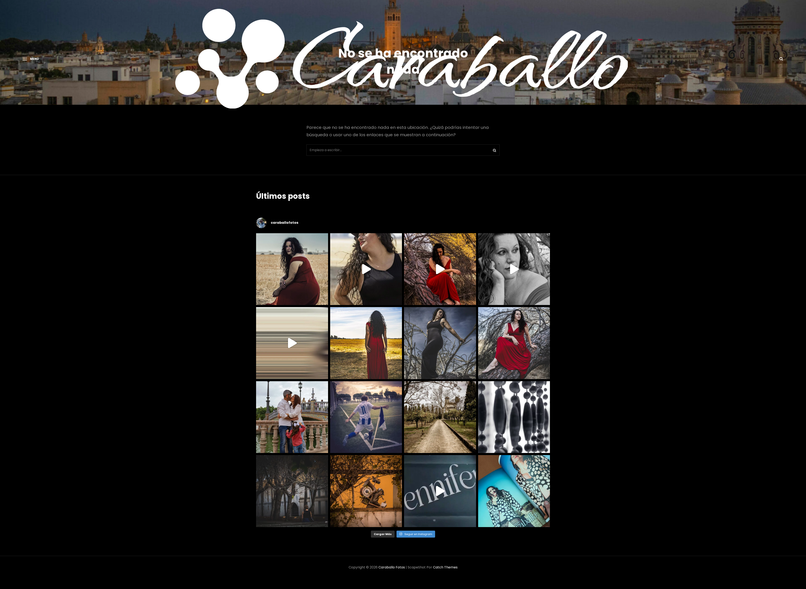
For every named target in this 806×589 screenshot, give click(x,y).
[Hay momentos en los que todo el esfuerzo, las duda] (514, 491)
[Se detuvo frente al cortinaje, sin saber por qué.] (514, 417)
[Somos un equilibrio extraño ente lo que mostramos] (514, 269)
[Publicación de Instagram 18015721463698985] (366, 269)
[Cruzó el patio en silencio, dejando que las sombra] (292, 491)
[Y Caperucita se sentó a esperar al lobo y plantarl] (514, 343)
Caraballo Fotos (391, 567)
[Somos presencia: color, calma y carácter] (440, 269)
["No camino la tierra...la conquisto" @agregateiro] (366, 343)
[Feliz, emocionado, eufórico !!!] (440, 491)
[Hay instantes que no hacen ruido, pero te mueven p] (292, 269)
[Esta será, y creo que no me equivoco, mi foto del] (366, 417)
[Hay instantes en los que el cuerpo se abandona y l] (292, 343)
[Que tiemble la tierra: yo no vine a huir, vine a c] (440, 343)
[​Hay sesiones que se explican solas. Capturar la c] (292, 417)
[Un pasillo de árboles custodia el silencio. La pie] (440, 417)
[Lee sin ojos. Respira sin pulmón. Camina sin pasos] (366, 491)
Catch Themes (445, 567)
